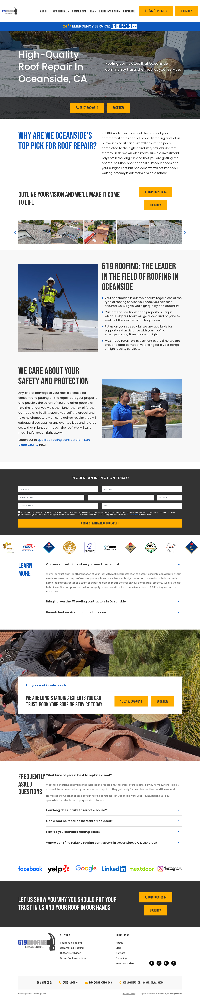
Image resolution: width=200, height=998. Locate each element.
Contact (120, 953)
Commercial (79, 11)
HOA (91, 11)
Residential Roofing (71, 942)
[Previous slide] (15, 232)
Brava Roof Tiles (125, 963)
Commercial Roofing (72, 948)
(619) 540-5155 (124, 26)
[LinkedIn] (166, 963)
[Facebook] (151, 963)
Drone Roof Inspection (73, 958)
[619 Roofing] (9, 11)
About (43, 11)
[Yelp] (173, 963)
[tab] (114, 564)
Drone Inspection (109, 11)
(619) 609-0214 (88, 108)
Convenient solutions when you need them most (82, 564)
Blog (118, 948)
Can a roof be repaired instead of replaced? (79, 821)
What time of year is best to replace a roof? (79, 775)
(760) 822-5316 (157, 11)
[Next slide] (185, 232)
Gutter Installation (70, 953)
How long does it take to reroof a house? (76, 810)
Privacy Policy (132, 514)
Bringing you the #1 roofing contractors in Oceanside (86, 601)
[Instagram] (159, 963)
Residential (60, 11)
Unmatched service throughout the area (76, 612)
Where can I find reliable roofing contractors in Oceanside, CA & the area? (101, 843)
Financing (129, 11)
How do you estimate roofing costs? (73, 832)
